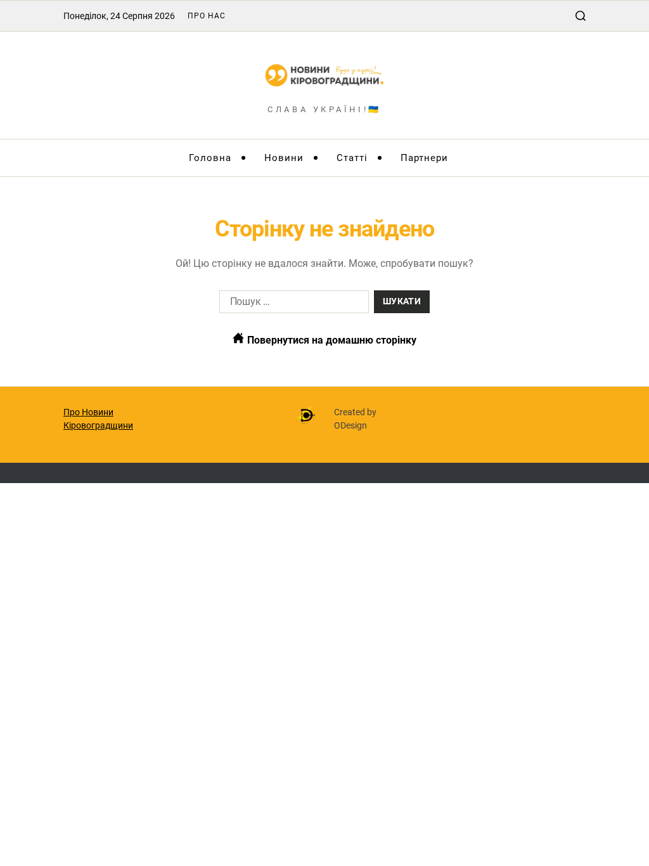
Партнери (424, 158)
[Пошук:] (291, 304)
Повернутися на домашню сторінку (330, 340)
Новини (284, 158)
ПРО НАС (207, 15)
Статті (352, 158)
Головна (210, 158)
